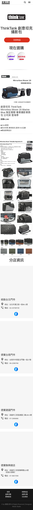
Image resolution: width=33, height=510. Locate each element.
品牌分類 (25, 494)
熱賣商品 (25, 492)
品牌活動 (8, 494)
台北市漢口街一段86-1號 (19, 304)
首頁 (8, 492)
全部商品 (17, 40)
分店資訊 (25, 497)
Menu (29, 1)
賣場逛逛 (8, 497)
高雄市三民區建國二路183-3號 (21, 415)
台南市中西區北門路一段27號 (20, 360)
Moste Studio (16, 506)
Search (25, 1)
